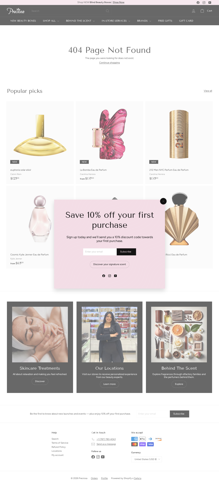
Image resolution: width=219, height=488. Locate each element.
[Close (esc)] (163, 201)
